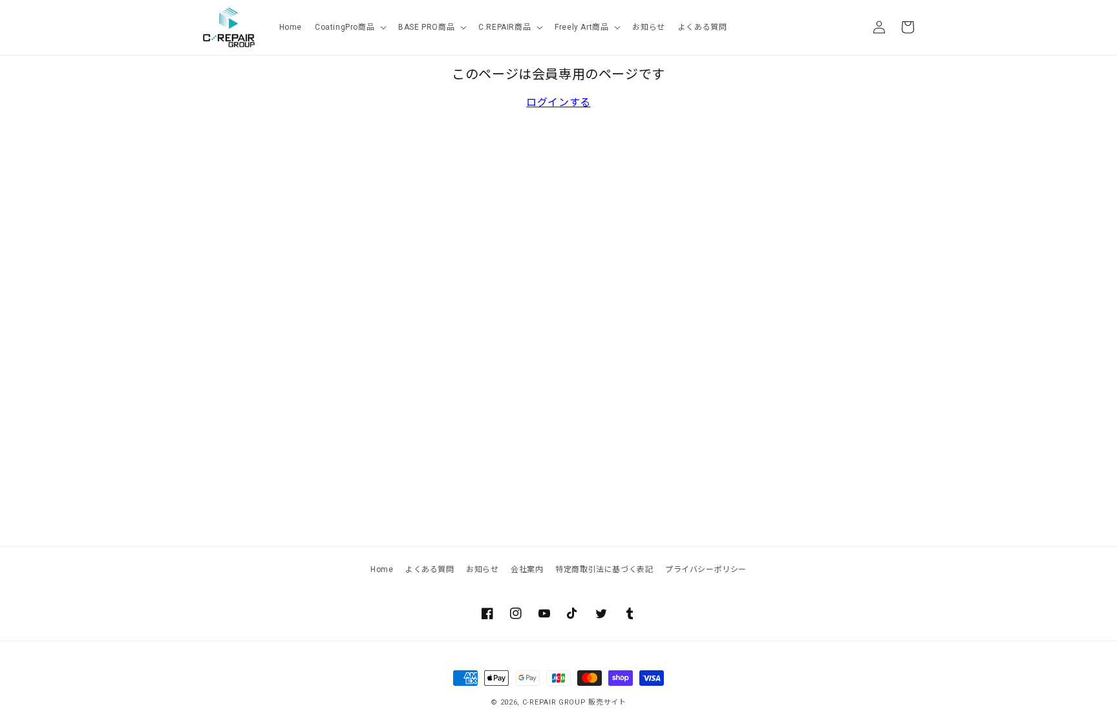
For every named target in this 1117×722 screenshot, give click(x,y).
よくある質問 (429, 569)
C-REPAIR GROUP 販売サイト (574, 702)
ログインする (558, 102)
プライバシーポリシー (706, 569)
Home (381, 569)
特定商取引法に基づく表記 (604, 569)
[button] (350, 27)
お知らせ (482, 569)
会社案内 (527, 569)
